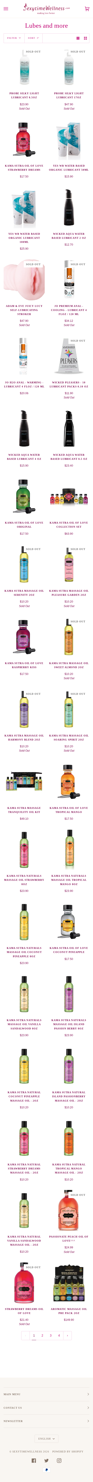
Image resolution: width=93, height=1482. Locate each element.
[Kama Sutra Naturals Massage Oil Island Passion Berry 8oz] (68, 994)
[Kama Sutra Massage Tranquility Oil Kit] (24, 781)
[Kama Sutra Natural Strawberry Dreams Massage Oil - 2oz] (24, 1138)
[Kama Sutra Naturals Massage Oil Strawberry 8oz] (24, 849)
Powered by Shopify (68, 1451)
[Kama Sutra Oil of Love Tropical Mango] (68, 781)
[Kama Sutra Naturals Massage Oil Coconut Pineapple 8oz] (24, 921)
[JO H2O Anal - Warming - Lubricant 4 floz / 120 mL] (24, 356)
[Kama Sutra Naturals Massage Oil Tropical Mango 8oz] (68, 849)
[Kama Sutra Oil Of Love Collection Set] (68, 496)
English (45, 1438)
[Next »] (67, 1335)
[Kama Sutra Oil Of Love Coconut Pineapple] (68, 921)
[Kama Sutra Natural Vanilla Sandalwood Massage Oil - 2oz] (24, 1210)
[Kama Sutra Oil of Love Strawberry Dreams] (24, 139)
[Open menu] (10, 9)
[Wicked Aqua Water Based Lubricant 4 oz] (24, 428)
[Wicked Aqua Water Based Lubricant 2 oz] (68, 207)
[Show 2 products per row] (85, 38)
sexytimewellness (27, 1451)
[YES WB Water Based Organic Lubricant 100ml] (24, 207)
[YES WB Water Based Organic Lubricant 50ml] (68, 139)
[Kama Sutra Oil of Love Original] (24, 496)
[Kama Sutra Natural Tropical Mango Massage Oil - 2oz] (68, 1138)
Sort (31, 38)
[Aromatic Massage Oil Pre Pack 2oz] (68, 1282)
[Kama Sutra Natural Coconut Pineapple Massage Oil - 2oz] (24, 1066)
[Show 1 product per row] (78, 38)
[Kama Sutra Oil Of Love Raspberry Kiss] (24, 637)
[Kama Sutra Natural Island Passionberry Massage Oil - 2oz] (68, 1066)
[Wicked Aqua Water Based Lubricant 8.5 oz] (68, 428)
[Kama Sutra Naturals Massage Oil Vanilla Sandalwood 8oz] (24, 994)
